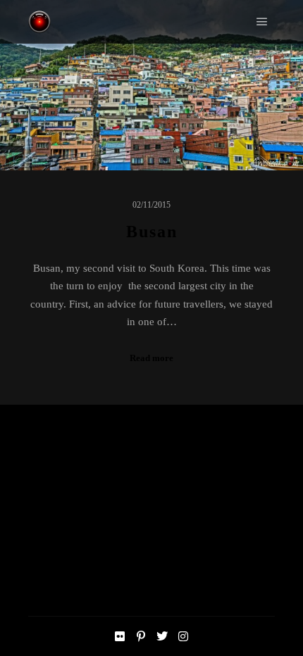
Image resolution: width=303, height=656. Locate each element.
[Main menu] (262, 22)
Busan (152, 231)
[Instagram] (183, 636)
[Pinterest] (141, 636)
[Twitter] (162, 636)
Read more (151, 358)
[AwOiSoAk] (39, 22)
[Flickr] (120, 636)
